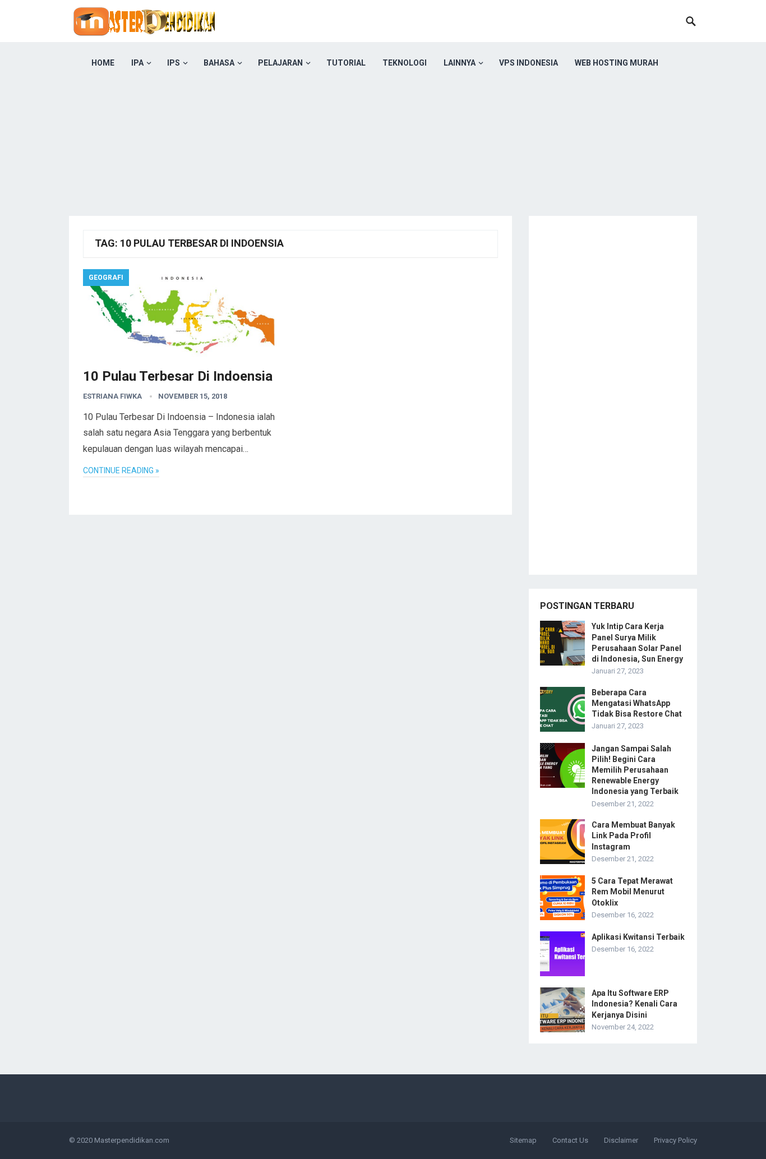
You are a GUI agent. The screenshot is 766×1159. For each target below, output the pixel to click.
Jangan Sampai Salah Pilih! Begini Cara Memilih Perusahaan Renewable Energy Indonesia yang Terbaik (635, 770)
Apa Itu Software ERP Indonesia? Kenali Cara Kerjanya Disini (634, 1004)
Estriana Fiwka (112, 396)
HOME (102, 62)
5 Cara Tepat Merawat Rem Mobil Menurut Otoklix (632, 891)
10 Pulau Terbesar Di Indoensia (178, 376)
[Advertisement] (383, 162)
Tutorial (346, 62)
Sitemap (523, 1140)
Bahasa (219, 62)
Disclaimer (621, 1140)
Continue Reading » (121, 470)
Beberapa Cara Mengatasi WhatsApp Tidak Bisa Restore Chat (637, 703)
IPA (137, 62)
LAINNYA (460, 62)
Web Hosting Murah (616, 62)
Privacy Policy (675, 1140)
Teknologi (404, 62)
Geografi (106, 277)
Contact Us (570, 1140)
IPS (173, 62)
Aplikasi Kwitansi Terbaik (638, 936)
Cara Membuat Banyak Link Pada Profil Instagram (633, 835)
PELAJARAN (280, 62)
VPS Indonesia (528, 62)
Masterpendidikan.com (131, 1140)
